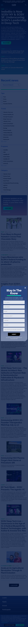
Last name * (7, 306)
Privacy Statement (16, 337)
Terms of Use (12, 338)
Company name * (8, 316)
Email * (6, 311)
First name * (7, 302)
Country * (6, 325)
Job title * (6, 320)
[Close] (25, 288)
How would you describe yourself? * (13, 329)
